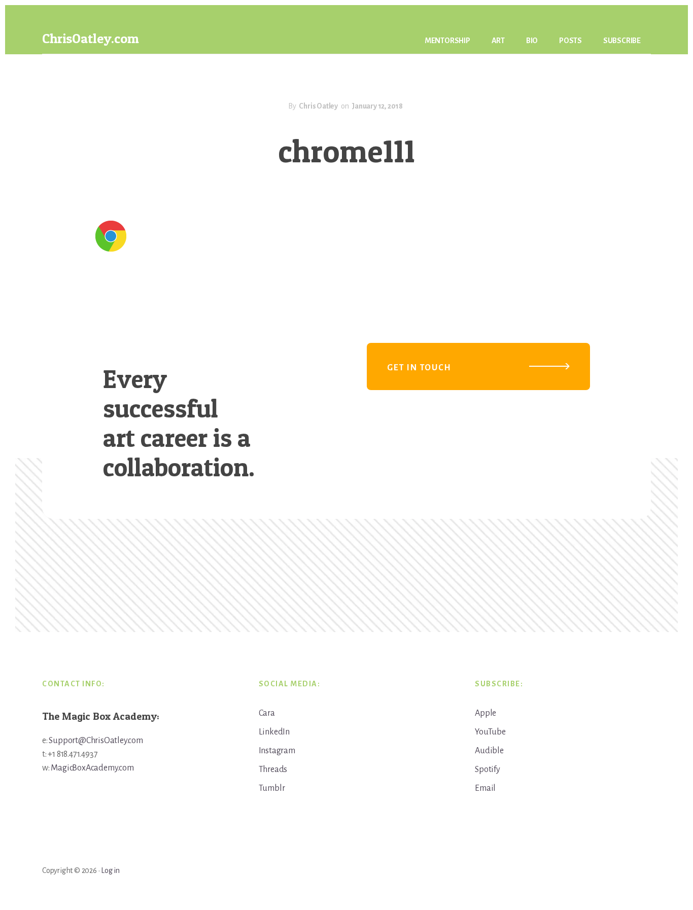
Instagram (277, 750)
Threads (273, 769)
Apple (485, 713)
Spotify (487, 769)
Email (485, 788)
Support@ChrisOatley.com (96, 740)
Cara (267, 713)
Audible (489, 750)
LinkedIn (274, 732)
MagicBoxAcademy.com (92, 768)
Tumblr (272, 788)
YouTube (490, 732)
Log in (110, 870)
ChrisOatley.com (90, 38)
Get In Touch (419, 367)
